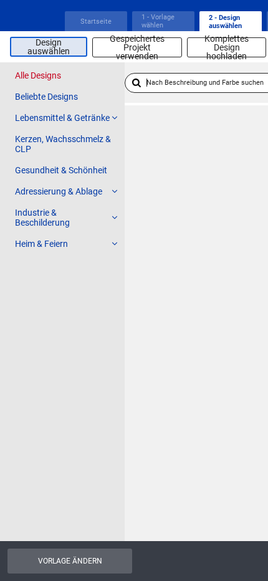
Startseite (96, 21)
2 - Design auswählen (225, 22)
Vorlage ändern (70, 561)
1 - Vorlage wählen (158, 21)
